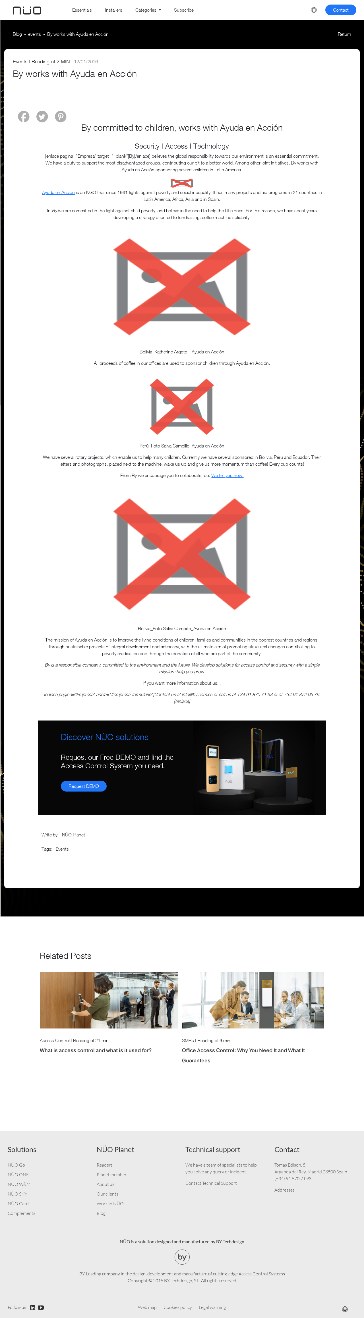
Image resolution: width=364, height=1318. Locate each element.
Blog (17, 34)
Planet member (112, 1174)
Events (20, 61)
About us (105, 1184)
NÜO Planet (73, 834)
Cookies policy (178, 1307)
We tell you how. (227, 475)
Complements (21, 1213)
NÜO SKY (17, 1194)
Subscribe (184, 10)
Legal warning (212, 1307)
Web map (147, 1307)
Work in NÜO (110, 1203)
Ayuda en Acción (58, 192)
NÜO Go (16, 1165)
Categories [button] (146, 10)
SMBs (188, 1040)
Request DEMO (84, 786)
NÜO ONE (18, 1174)
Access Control (55, 1040)
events (34, 34)
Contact (341, 10)
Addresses (284, 1190)
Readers (105, 1165)
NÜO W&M (19, 1184)
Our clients (107, 1194)
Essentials (82, 10)
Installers (113, 10)
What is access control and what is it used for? (96, 1050)
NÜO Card (18, 1203)
